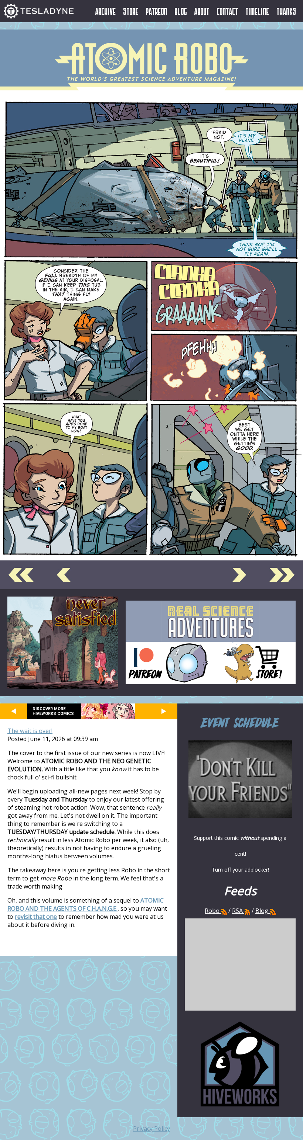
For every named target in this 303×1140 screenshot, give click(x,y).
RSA (237, 911)
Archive (105, 11)
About (202, 11)
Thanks (286, 11)
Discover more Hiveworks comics (53, 711)
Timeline (257, 11)
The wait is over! (29, 731)
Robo (213, 911)
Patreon (156, 11)
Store (131, 11)
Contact (227, 11)
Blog (181, 11)
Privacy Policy (151, 1129)
